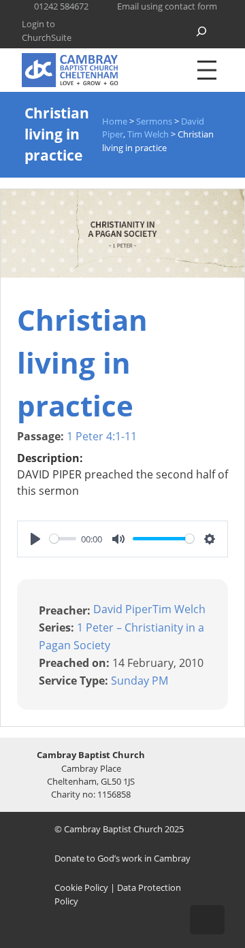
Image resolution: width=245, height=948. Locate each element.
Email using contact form (167, 6)
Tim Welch (179, 609)
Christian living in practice (82, 362)
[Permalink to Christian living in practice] (122, 273)
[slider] (63, 538)
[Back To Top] (207, 919)
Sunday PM (139, 679)
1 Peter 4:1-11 (102, 436)
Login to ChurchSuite (46, 30)
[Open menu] (207, 70)
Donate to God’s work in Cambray (122, 858)
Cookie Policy (81, 887)
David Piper (122, 609)
